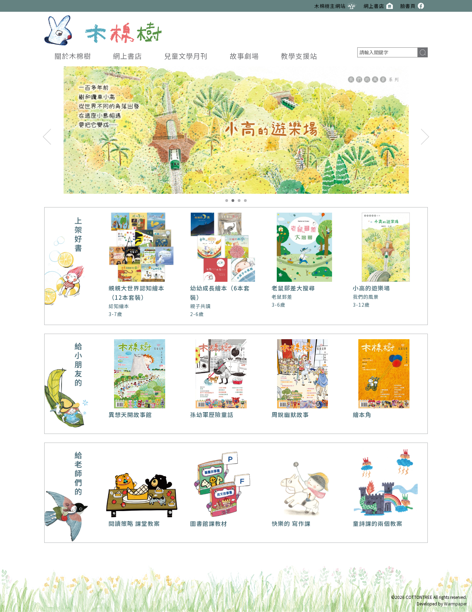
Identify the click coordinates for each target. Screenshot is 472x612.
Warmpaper (455, 603)
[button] (47, 136)
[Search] (423, 52)
